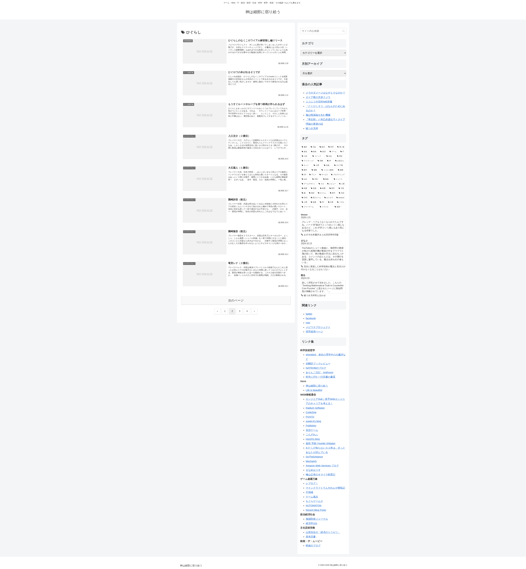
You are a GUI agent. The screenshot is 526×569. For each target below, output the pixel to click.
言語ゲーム (312, 430)
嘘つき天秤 (312, 128)
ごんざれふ (312, 434)
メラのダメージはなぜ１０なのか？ (325, 92)
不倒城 (309, 492)
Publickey (311, 425)
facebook (311, 318)
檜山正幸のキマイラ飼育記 (320, 474)
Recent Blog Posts (316, 510)
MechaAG (311, 461)
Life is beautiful (314, 390)
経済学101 (311, 523)
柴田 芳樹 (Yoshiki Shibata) (320, 443)
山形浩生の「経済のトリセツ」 (323, 532)
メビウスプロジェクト (318, 327)
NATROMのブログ (316, 368)
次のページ (236, 300)
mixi (308, 322)
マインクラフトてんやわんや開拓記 (325, 488)
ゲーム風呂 (312, 496)
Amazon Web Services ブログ (322, 465)
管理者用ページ (314, 331)
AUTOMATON (313, 505)
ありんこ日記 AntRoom (319, 372)
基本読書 (311, 536)
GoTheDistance (314, 456)
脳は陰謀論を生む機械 (318, 115)
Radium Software (315, 408)
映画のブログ (313, 545)
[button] (343, 31)
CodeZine (311, 412)
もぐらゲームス (314, 501)
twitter (309, 314)
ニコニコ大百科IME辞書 (319, 101)
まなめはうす (313, 470)
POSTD (310, 417)
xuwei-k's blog (313, 421)
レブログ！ (312, 483)
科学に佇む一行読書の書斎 (320, 376)
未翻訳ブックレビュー (318, 363)
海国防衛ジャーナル (317, 519)
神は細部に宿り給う (317, 385)
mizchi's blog (313, 439)
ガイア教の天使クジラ (318, 97)
